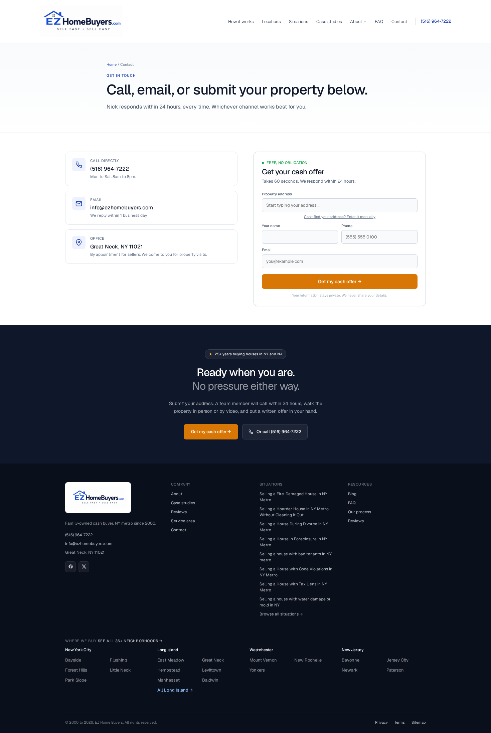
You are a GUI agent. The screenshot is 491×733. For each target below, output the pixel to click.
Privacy (381, 722)
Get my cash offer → (339, 282)
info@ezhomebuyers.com (89, 543)
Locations (271, 21)
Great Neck (213, 660)
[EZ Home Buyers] (81, 21)
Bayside (73, 660)
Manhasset (168, 680)
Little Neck (120, 670)
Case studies (329, 21)
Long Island (167, 650)
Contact (399, 21)
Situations (298, 21)
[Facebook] (70, 566)
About (356, 21)
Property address (277, 194)
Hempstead (168, 670)
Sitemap (419, 722)
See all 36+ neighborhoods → (130, 640)
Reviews (179, 512)
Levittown (211, 670)
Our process (359, 512)
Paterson (395, 670)
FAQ (379, 21)
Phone (346, 225)
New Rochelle (308, 660)
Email (267, 249)
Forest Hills (76, 670)
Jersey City (397, 660)
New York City (78, 650)
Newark (350, 670)
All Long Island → (175, 690)
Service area (183, 521)
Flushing (118, 660)
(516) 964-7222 (436, 21)
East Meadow (170, 660)
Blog (352, 494)
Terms (399, 722)
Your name (271, 225)
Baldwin (210, 680)
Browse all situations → (281, 614)
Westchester (261, 650)
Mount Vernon (263, 660)
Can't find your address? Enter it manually (339, 216)
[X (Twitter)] (83, 566)
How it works (241, 21)
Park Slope (76, 680)
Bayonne (350, 660)
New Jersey (353, 650)
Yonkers (257, 670)
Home (112, 64)
